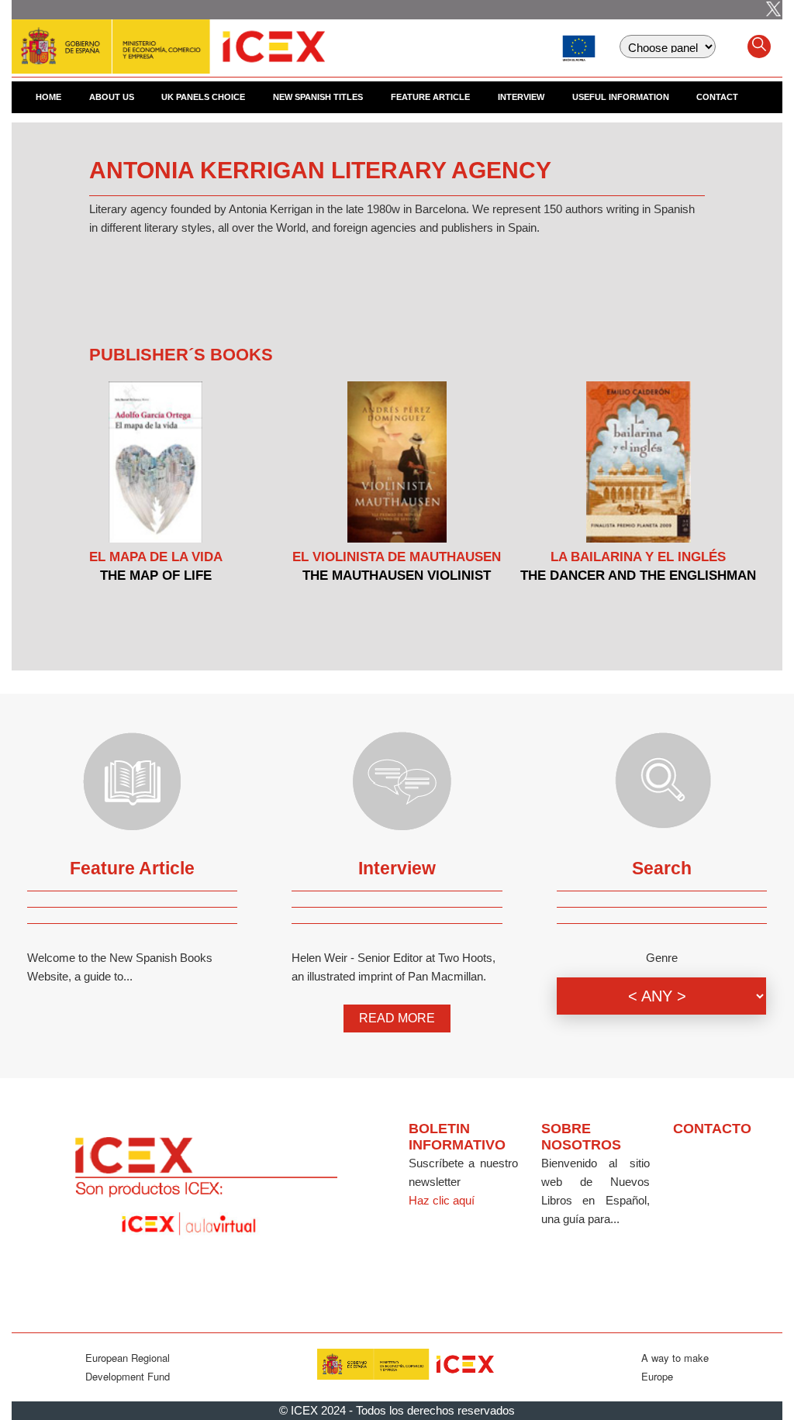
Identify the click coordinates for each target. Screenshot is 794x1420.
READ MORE (397, 1018)
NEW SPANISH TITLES (318, 97)
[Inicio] (168, 38)
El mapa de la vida (156, 557)
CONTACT (717, 97)
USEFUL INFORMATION (620, 97)
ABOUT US (111, 97)
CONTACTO (712, 1128)
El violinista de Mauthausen (396, 557)
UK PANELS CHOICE (203, 97)
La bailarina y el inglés (638, 557)
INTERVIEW (521, 97)
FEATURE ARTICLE (430, 97)
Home (48, 97)
